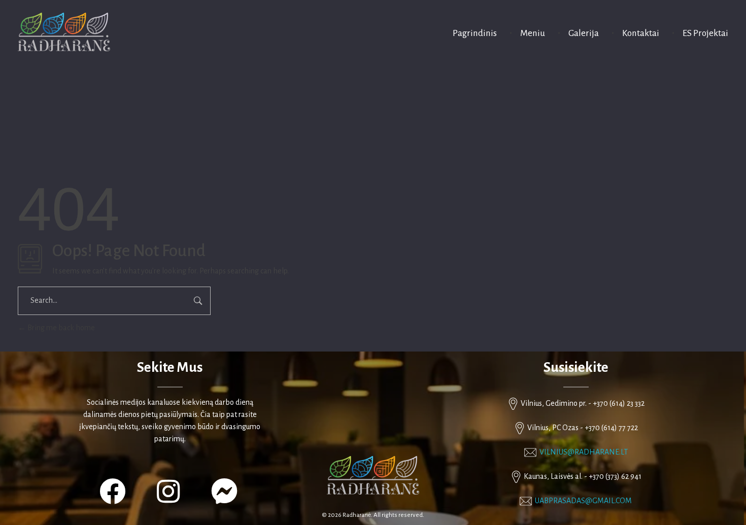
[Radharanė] (64, 32)
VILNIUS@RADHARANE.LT (583, 452)
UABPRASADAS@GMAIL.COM (583, 501)
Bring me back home (60, 328)
